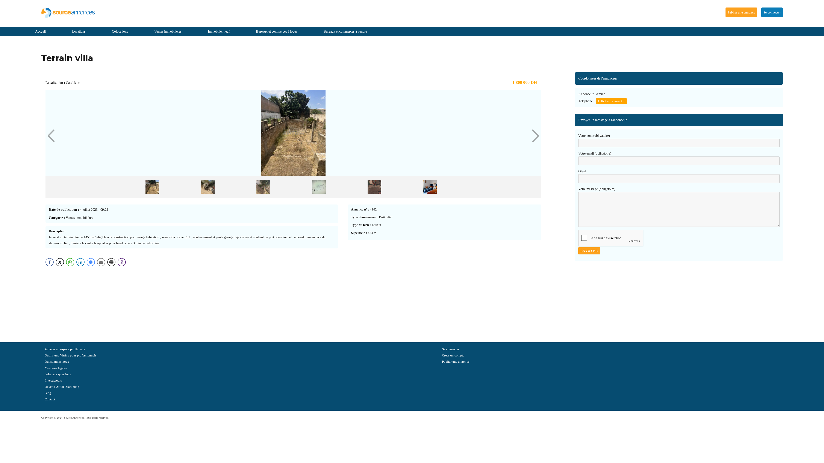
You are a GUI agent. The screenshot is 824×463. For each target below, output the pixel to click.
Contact (50, 399)
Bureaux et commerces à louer (276, 31)
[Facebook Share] (49, 262)
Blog (48, 393)
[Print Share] (111, 262)
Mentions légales (56, 368)
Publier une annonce (741, 12)
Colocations (120, 31)
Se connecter (772, 12)
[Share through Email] (101, 262)
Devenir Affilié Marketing (62, 386)
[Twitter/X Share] (60, 262)
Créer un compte (453, 355)
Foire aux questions (58, 374)
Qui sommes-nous (57, 361)
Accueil (40, 31)
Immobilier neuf (219, 31)
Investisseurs (53, 380)
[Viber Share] (122, 262)
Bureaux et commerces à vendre (345, 31)
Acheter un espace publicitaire (65, 349)
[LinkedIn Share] (80, 262)
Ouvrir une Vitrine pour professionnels (70, 355)
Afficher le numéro (611, 101)
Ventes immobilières (168, 31)
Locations (78, 31)
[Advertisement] (679, 299)
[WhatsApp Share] (70, 262)
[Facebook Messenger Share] (91, 262)
